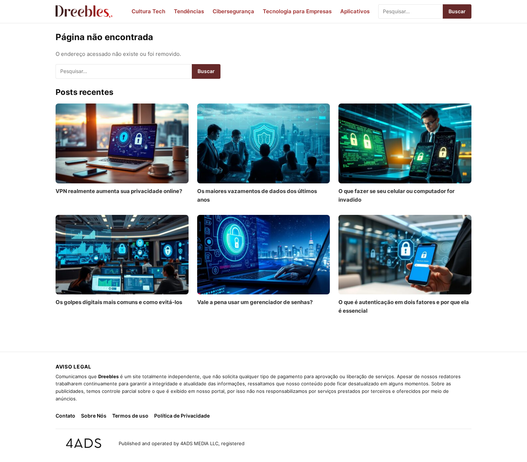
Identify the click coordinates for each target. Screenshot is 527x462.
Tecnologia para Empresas (297, 11)
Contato (65, 416)
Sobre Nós (93, 416)
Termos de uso (130, 416)
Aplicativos (355, 11)
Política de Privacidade (182, 416)
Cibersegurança (233, 11)
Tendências (189, 11)
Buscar (457, 11)
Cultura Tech (148, 11)
